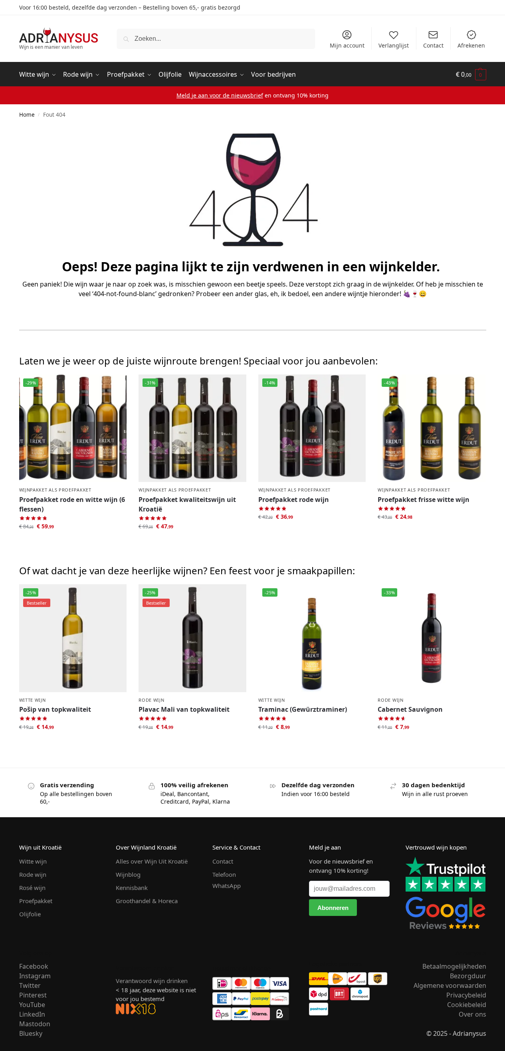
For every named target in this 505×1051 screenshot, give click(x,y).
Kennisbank (132, 888)
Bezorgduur (468, 975)
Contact (433, 45)
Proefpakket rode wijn (293, 499)
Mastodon (34, 1023)
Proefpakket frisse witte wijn (423, 499)
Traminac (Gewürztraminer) (302, 709)
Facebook (33, 966)
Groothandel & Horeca (147, 901)
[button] (471, 74)
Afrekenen (471, 45)
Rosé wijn (32, 888)
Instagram (35, 975)
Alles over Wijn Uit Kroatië (152, 861)
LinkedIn (32, 1014)
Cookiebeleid (466, 1004)
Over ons (472, 1014)
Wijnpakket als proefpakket (55, 490)
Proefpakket (35, 901)
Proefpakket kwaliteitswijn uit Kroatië (187, 504)
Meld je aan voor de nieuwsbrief (219, 95)
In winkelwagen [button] (73, 543)
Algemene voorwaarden (450, 985)
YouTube (32, 1004)
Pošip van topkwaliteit (55, 709)
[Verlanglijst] (115, 386)
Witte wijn (32, 700)
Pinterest (33, 995)
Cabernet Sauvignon (410, 709)
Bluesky (30, 1033)
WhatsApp (226, 886)
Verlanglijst (393, 45)
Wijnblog (128, 874)
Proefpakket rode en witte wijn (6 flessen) (72, 504)
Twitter (30, 985)
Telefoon (224, 874)
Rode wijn (151, 700)
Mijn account (347, 45)
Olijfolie (30, 914)
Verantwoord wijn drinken (152, 981)
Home (27, 114)
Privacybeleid (466, 995)
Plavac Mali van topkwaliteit (184, 709)
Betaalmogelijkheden (454, 966)
